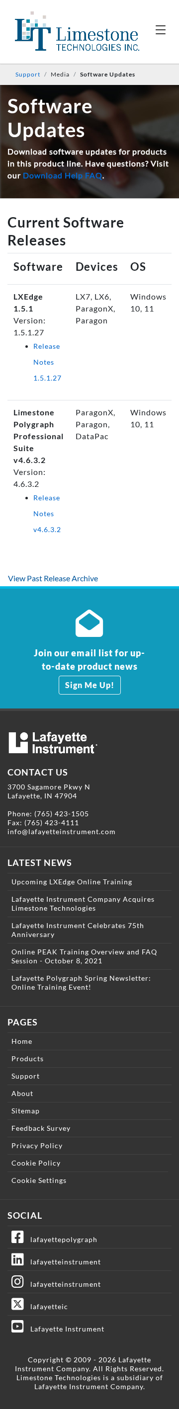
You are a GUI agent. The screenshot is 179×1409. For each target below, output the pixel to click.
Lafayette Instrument (64, 1329)
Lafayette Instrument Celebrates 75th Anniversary (77, 930)
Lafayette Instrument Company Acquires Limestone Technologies (83, 903)
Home (21, 1041)
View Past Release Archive (53, 578)
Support (27, 74)
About (22, 1093)
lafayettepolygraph (60, 1239)
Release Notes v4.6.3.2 (47, 513)
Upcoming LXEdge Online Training (71, 881)
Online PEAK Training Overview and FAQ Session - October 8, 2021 (84, 956)
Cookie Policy (36, 1163)
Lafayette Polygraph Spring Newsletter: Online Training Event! (81, 982)
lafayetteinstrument (62, 1261)
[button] (161, 29)
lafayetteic (46, 1306)
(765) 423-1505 (61, 813)
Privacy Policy (37, 1145)
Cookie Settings (39, 1180)
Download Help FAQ (62, 175)
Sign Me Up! (89, 685)
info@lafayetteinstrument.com (61, 831)
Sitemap (25, 1110)
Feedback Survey (41, 1128)
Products (27, 1058)
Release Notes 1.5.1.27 (47, 362)
